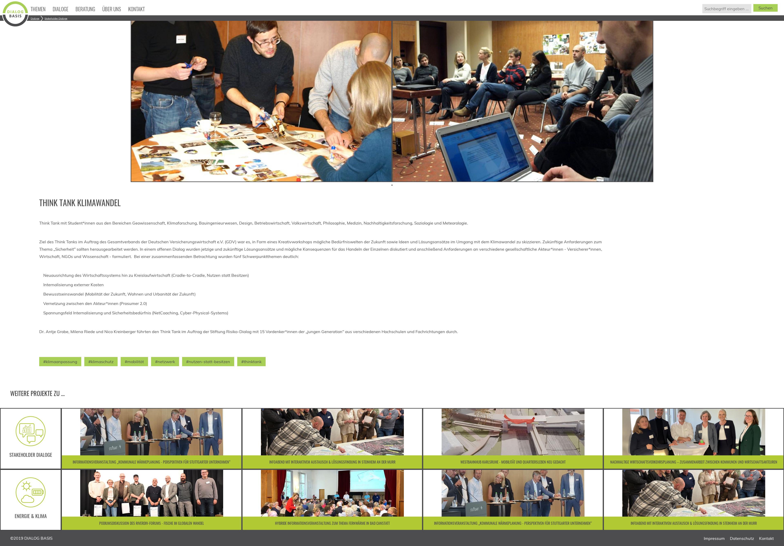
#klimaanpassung (60, 361)
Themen (38, 9)
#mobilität (134, 361)
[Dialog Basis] (15, 25)
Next (776, 439)
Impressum (714, 538)
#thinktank (251, 361)
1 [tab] (392, 185)
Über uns (111, 9)
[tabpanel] (261, 100)
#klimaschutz (101, 361)
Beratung (85, 9)
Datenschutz (742, 538)
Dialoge (60, 9)
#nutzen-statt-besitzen (208, 361)
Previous (69, 439)
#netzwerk (165, 361)
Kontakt (136, 9)
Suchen (765, 7)
